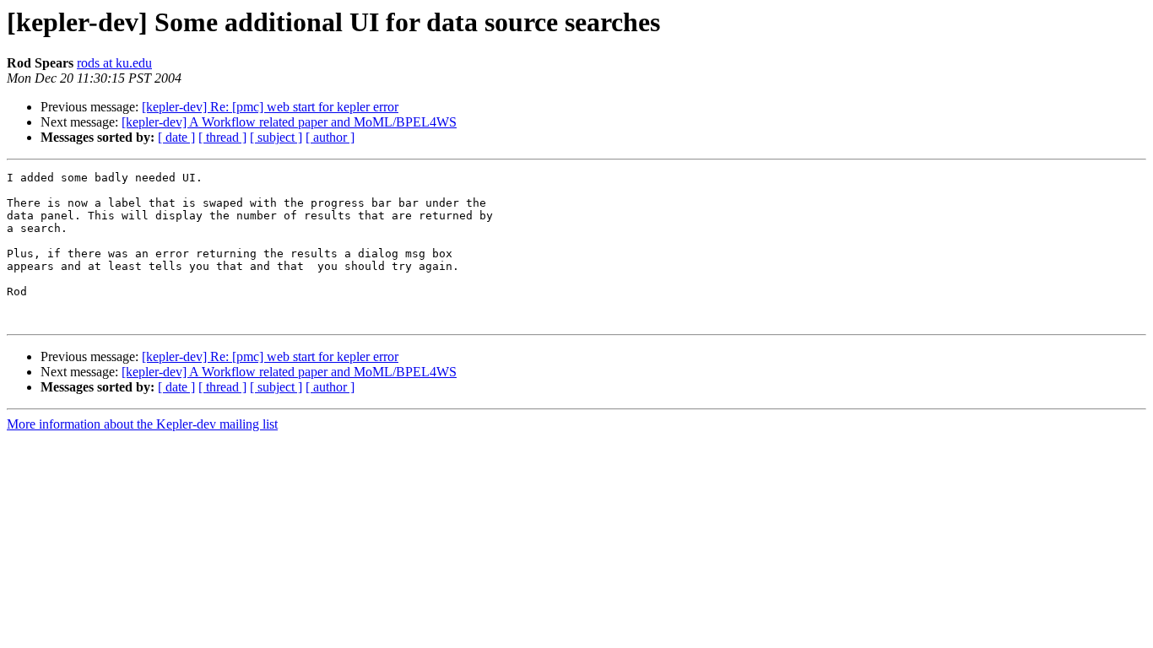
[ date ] (176, 137)
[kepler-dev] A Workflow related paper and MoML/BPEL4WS (289, 122)
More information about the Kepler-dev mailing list (142, 424)
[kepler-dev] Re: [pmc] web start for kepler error (270, 107)
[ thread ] (222, 137)
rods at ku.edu (114, 63)
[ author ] (330, 137)
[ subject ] (276, 137)
